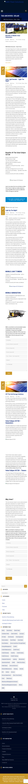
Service (13, 672)
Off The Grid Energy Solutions (15, 394)
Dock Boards (11, 636)
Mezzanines (21, 659)
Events (3, 600)
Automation (9, 630)
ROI (3, 672)
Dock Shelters (5, 643)
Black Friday (17, 630)
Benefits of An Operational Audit (9, 732)
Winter (20, 684)
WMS (3, 688)
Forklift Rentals (5, 652)
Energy (23, 39)
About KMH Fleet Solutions (8, 759)
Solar (23, 83)
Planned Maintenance (7, 668)
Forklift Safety (20, 652)
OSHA (13, 662)
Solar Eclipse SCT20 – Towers (16, 470)
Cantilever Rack (5, 633)
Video (3, 609)
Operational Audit (6, 662)
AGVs (3, 630)
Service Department (6, 675)
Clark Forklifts (14, 633)
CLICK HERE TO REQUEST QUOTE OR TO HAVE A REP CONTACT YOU (16, 199)
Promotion (4, 606)
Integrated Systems (6, 659)
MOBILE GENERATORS (13, 293)
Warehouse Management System (9, 684)
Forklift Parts (16, 649)
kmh (8, 39)
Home (3, 743)
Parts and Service (14, 665)
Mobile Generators (10, 214)
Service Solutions (6, 746)
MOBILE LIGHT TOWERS (14, 271)
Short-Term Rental (17, 675)
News (13, 39)
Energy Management (6, 646)
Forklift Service (5, 656)
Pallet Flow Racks (21, 662)
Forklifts (13, 652)
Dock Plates (13, 640)
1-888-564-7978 (14, 700)
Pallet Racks (4, 665)
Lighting (15, 659)
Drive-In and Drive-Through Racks (17, 643)
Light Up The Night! (11, 210)
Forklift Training (14, 656)
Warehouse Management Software (10, 681)
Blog (3, 757)
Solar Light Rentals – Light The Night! (15, 80)
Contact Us (4, 762)
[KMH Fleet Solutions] (14, 5)
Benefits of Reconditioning (8, 617)
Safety (7, 672)
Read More (8, 62)
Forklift (15, 646)
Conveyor (22, 633)
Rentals (21, 668)
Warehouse (9, 678)
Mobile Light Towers (18, 214)
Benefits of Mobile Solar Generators (13, 36)
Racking (15, 668)
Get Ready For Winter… (7, 623)
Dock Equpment (19, 636)
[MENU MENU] (2, 11)
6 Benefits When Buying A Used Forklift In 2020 (12, 620)
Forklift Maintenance (6, 649)
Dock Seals (20, 640)
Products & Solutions (6, 748)
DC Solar (19, 39)
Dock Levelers (5, 640)
